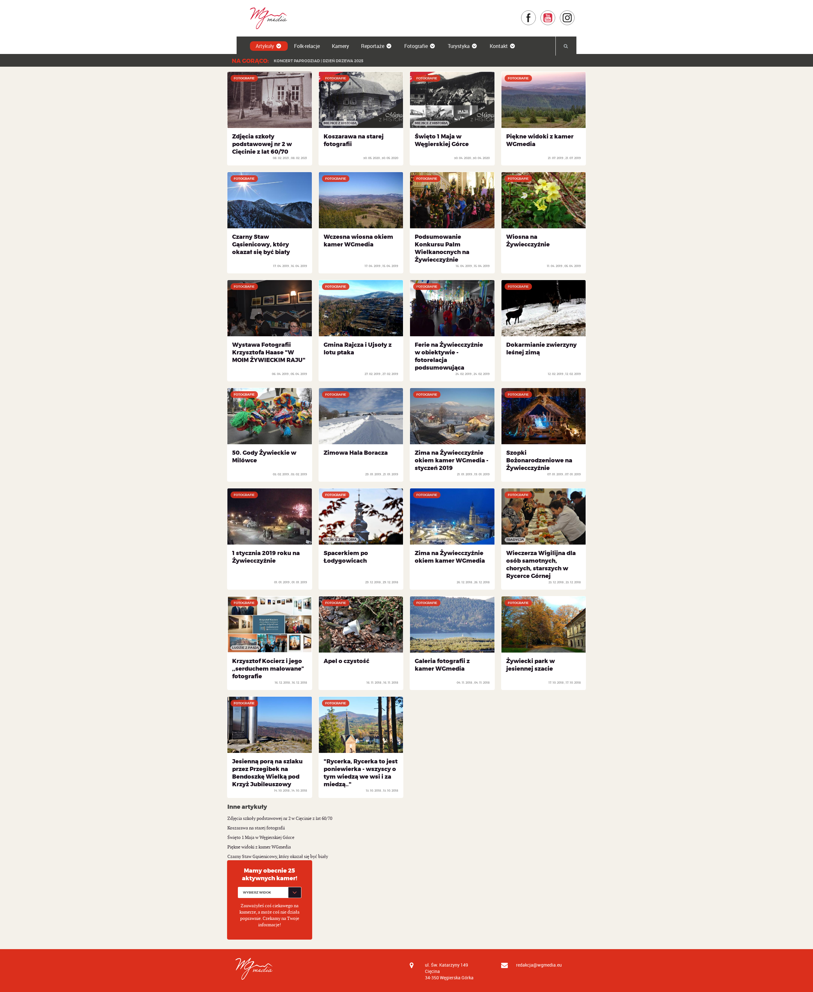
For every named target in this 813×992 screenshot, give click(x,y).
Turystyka (459, 46)
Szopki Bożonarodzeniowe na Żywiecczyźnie (539, 460)
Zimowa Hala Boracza (356, 453)
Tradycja (515, 540)
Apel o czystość (346, 661)
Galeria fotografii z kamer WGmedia (442, 665)
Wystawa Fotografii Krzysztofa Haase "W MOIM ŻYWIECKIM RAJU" (269, 352)
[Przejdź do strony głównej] (266, 18)
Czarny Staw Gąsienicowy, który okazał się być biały (261, 244)
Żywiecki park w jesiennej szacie (530, 665)
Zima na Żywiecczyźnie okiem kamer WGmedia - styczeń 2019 (451, 460)
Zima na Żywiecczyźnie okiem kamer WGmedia (450, 557)
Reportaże (372, 46)
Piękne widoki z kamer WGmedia (259, 847)
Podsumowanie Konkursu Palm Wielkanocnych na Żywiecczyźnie (442, 248)
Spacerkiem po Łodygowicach (346, 557)
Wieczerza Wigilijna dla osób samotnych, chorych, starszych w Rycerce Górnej (541, 564)
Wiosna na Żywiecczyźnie (528, 240)
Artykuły (265, 46)
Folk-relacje (307, 46)
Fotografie (416, 46)
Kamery (340, 46)
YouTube (555, 13)
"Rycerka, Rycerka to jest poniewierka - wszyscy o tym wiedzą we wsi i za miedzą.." (361, 773)
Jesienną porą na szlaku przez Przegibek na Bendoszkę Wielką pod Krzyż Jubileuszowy (267, 773)
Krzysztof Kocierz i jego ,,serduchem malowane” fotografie (268, 668)
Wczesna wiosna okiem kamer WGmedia (358, 240)
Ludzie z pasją (245, 648)
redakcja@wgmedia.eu (539, 965)
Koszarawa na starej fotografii (256, 828)
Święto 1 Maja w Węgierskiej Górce (442, 140)
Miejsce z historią (340, 123)
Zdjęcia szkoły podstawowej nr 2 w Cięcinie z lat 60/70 (262, 144)
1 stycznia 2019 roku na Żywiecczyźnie (266, 557)
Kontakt (499, 46)
